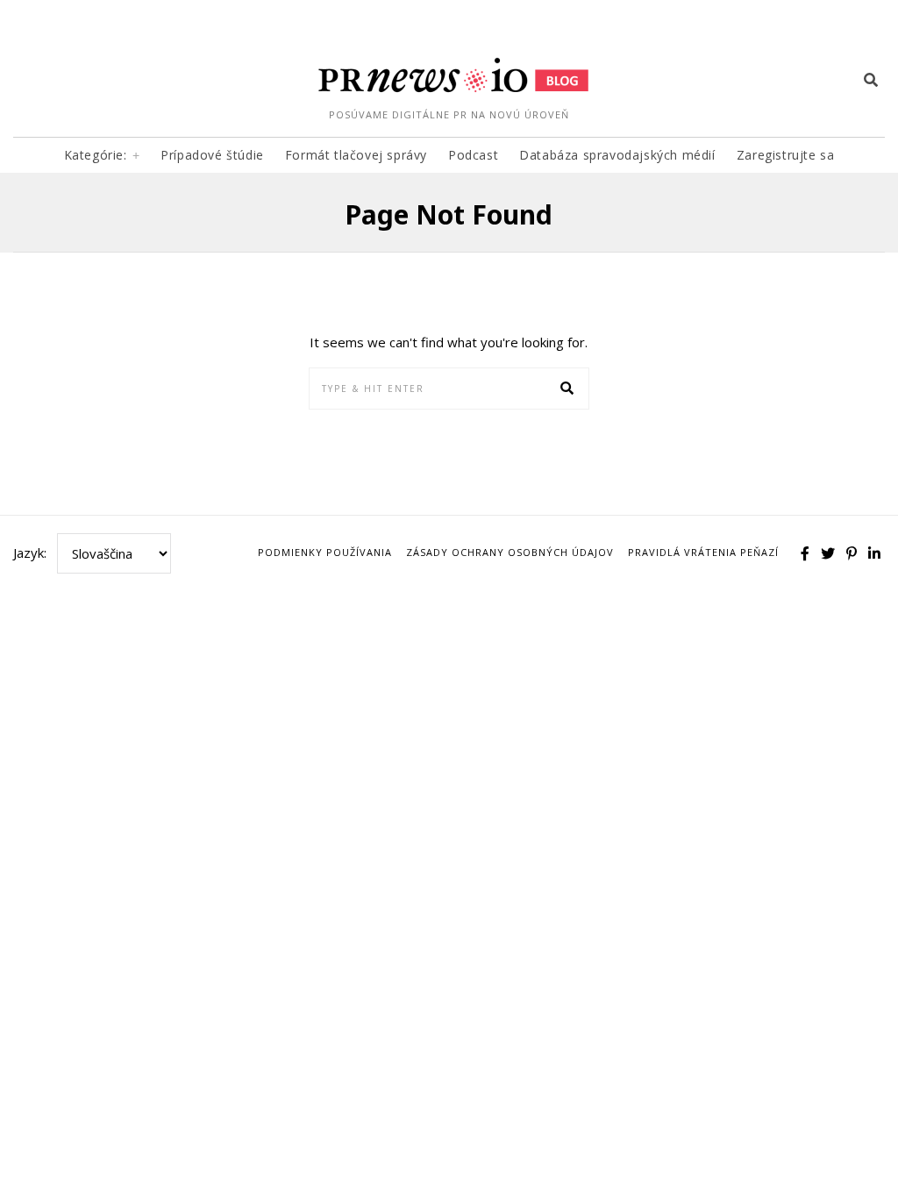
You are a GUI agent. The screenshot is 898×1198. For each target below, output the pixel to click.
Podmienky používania (325, 552)
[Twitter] (827, 553)
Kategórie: (95, 154)
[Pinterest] (851, 553)
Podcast (473, 154)
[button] (568, 388)
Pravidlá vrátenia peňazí (703, 552)
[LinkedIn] (874, 553)
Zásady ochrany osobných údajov (510, 552)
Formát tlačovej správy (356, 154)
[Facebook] (805, 553)
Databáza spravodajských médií (617, 154)
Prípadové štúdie (212, 154)
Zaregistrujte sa (786, 154)
